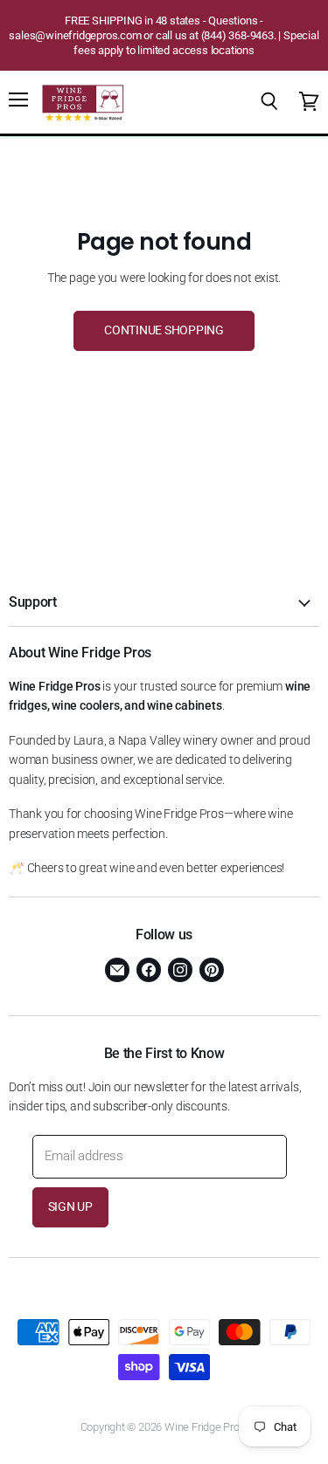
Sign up (70, 1206)
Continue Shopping (163, 330)
